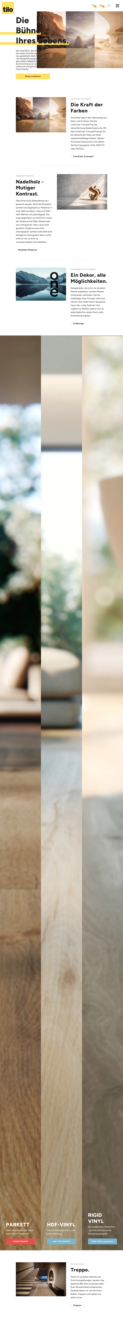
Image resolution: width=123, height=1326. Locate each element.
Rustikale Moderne (27, 250)
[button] (117, 6)
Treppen (77, 1305)
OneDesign (78, 323)
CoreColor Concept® (83, 156)
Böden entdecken (33, 76)
